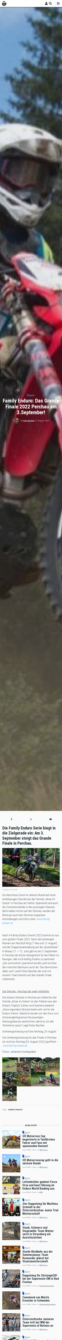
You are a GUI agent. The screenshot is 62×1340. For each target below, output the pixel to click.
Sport (31, 395)
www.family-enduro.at (15, 1045)
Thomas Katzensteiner (48, 1304)
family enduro (15, 1110)
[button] (11, 819)
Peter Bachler (28, 421)
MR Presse (44, 1150)
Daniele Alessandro (47, 1286)
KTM (41, 1192)
